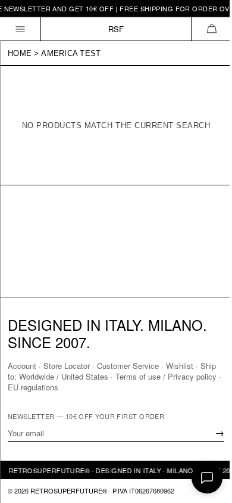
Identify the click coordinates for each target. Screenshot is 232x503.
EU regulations (33, 387)
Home (20, 53)
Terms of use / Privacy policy (166, 376)
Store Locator (66, 365)
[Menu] (20, 29)
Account (22, 365)
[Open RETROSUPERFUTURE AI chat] (207, 477)
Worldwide (36, 376)
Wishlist (179, 365)
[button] (211, 29)
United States (84, 376)
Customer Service (128, 365)
